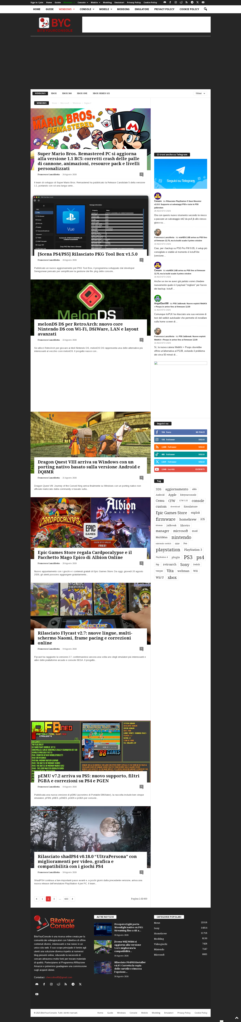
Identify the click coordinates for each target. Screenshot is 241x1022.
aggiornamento (176, 489)
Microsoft (65, 103)
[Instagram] (176, 2)
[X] (197, 2)
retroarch (169, 564)
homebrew (188, 519)
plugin (176, 557)
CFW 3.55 (183, 501)
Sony (184, 564)
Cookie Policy (150, 2)
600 (66, 899)
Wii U (160, 577)
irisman (159, 525)
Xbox (54, 93)
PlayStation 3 (193, 549)
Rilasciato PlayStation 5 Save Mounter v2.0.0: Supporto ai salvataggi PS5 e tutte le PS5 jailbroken (177, 204)
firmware (166, 519)
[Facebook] (170, 2)
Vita (170, 571)
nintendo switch (163, 543)
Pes (185, 543)
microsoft (180, 531)
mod (195, 531)
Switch (196, 564)
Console (82, 2)
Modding (107, 2)
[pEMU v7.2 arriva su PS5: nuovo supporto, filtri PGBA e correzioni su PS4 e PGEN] (91, 754)
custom (161, 506)
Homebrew (160, 933)
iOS (202, 519)
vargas (159, 571)
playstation (168, 549)
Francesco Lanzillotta (49, 174)
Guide (58, 2)
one (177, 543)
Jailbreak (171, 525)
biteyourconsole (188, 495)
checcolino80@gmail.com (59, 977)
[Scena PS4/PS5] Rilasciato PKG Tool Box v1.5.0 (87, 254)
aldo (194, 489)
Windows (68, 2)
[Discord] (165, 2)
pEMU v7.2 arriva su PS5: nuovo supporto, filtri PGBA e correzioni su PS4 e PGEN (89, 778)
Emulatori (119, 2)
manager (162, 531)
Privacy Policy (134, 2)
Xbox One (82, 93)
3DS (158, 489)
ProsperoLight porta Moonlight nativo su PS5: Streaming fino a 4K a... (128, 927)
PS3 (188, 557)
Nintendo (159, 949)
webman (183, 571)
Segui (201, 439)
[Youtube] (203, 2)
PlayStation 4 (162, 557)
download (175, 507)
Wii (195, 571)
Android (160, 495)
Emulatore (191, 506)
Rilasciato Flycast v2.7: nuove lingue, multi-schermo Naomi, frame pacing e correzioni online (85, 638)
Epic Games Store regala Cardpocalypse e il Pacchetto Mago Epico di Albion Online (85, 555)
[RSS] (187, 2)
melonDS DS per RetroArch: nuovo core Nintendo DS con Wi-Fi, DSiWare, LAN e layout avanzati (88, 329)
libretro (185, 525)
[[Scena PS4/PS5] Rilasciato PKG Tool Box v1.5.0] (91, 228)
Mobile (94, 2)
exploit (195, 512)
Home (49, 2)
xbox (172, 577)
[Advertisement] (146, 25)
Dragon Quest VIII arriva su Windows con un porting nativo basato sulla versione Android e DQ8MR (89, 467)
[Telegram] (192, 2)
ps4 (200, 557)
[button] (205, 9)
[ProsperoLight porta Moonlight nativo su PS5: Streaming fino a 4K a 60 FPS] (103, 929)
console (198, 501)
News (157, 923)
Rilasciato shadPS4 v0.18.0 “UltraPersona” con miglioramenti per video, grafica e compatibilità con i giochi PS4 (87, 861)
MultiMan (162, 537)
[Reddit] (181, 2)
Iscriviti (200, 469)
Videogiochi (160, 944)
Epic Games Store (171, 513)
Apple (172, 495)
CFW (171, 501)
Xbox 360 (66, 93)
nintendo (181, 537)
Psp (157, 564)
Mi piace (200, 432)
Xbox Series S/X (101, 93)
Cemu (160, 501)
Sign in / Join (37, 2)
